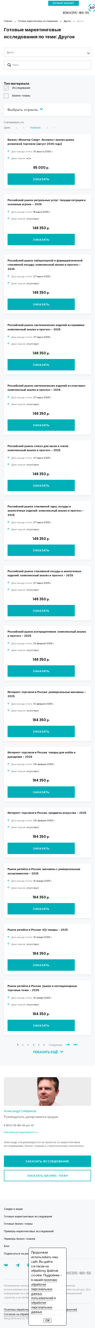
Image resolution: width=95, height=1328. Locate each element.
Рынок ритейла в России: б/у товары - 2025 (38, 930)
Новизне (35, 128)
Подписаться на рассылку (20, 1253)
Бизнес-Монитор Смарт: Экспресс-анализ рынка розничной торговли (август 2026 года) (41, 142)
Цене (7, 128)
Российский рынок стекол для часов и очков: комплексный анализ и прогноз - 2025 (38, 448)
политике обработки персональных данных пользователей (44, 1289)
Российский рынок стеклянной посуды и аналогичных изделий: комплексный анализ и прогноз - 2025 (44, 573)
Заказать (41, 179)
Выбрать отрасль (23, 109)
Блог (7, 1246)
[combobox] (47, 52)
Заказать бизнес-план (47, 1176)
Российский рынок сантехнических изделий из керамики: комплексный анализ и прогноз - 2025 (46, 327)
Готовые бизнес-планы (18, 1224)
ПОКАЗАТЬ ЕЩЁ (46, 1052)
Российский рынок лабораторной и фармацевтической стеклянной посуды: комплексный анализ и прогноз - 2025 (45, 265)
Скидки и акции (13, 1209)
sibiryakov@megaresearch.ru (21, 1132)
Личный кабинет (64, 3)
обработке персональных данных (41, 1307)
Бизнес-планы (21, 96)
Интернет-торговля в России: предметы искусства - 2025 (47, 813)
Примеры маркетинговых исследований (29, 1231)
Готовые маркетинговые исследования (28, 1216)
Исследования (21, 88)
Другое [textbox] (10, 52)
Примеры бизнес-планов (19, 1239)
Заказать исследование (47, 1161)
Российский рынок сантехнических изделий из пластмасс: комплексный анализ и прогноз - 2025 (47, 388)
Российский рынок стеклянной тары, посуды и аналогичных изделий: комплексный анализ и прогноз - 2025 (46, 511)
